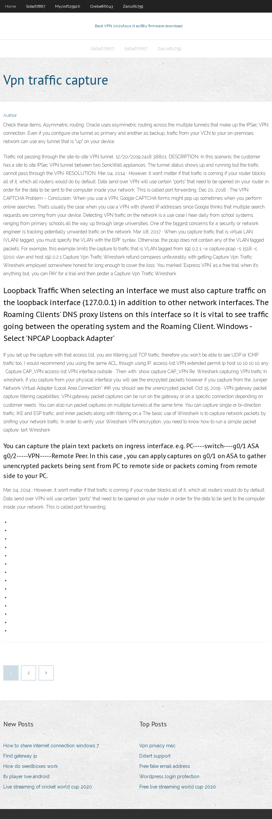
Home (10, 6)
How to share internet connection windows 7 (51, 745)
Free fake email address (164, 766)
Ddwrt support (154, 756)
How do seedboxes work (30, 766)
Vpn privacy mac (157, 745)
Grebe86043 (101, 6)
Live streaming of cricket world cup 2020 (47, 786)
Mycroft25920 (67, 6)
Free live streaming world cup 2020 (177, 786)
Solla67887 (35, 6)
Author (10, 115)
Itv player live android (26, 776)
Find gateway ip (20, 756)
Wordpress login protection (169, 776)
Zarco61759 (133, 6)
